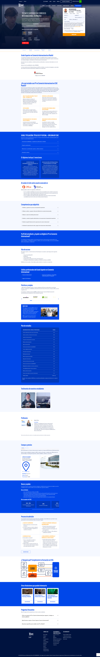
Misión (44, 637)
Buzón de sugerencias (60, 655)
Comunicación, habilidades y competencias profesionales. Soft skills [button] (34, 141)
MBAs (54, 636)
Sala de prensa (46, 649)
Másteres (54, 637)
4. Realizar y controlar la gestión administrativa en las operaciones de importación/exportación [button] (39, 218)
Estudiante (66, 13)
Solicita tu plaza (25, 551)
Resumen (24, 50)
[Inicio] (21, 5)
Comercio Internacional (27, 274)
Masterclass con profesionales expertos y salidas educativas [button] (32, 148)
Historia (44, 636)
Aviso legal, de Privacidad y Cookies (46, 655)
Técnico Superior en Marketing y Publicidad (26, 596)
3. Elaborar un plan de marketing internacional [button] (30, 214)
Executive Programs (56, 640)
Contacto (25, 1)
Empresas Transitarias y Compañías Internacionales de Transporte (49, 275)
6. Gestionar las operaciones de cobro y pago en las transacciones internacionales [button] (36, 225)
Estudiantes (46, 1)
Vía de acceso (49, 50)
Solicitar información (78, 5)
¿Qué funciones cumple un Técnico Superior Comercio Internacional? (35, 620)
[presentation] (21, 299)
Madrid (24, 33)
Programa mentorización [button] (26, 145)
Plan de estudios (30, 50)
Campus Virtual (46, 650)
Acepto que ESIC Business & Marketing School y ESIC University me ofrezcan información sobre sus (74, 31)
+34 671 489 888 (28, 460)
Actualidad (20, 1)
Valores (44, 640)
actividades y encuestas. (77, 31)
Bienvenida (45, 634)
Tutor (78, 13)
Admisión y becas (43, 50)
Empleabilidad (36, 50)
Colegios (54, 1)
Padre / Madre (72, 13)
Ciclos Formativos (56, 634)
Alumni (50, 1)
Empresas (58, 1)
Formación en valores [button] (25, 152)
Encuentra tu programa (65, 1)
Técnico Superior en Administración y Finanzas (40, 596)
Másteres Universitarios (67, 637)
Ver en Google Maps (25, 471)
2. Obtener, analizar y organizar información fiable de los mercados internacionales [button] (36, 211)
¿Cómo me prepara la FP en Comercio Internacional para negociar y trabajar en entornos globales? (38, 616)
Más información (27, 601)
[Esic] (33, 633)
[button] (31, 300)
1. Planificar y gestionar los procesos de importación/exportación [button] (33, 207)
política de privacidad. (77, 26)
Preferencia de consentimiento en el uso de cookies (73, 655)
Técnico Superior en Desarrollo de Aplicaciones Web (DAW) (53, 597)
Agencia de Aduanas (26, 278)
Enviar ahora (74, 34)
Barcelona (30, 33)
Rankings (45, 643)
